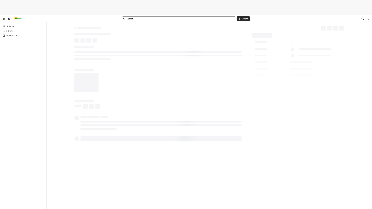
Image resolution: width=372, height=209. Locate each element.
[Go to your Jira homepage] (18, 18)
